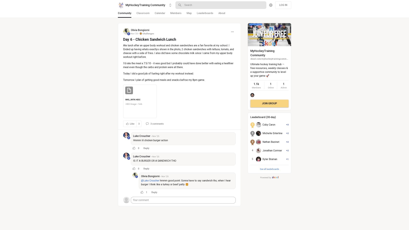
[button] (140, 101)
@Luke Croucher (150, 180)
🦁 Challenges (146, 33)
